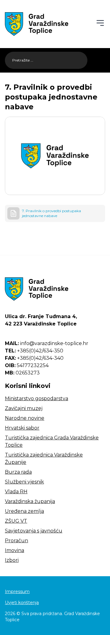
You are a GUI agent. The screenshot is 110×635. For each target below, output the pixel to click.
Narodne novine (24, 418)
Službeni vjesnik (24, 482)
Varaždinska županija (30, 501)
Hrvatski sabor (22, 428)
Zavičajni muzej (23, 408)
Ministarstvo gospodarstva (36, 398)
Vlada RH (16, 491)
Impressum (17, 591)
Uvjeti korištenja (22, 602)
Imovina (14, 550)
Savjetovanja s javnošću (33, 531)
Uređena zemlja (24, 511)
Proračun (16, 540)
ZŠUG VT (16, 521)
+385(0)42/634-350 (34, 351)
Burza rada (18, 472)
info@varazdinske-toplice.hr (46, 343)
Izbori (12, 560)
